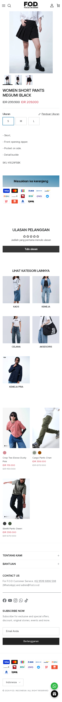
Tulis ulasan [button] (31, 249)
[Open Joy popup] (54, 693)
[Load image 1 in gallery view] (31, 42)
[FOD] (31, 6)
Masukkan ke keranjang (31, 181)
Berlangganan (31, 641)
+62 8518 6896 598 (45, 581)
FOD (12, 690)
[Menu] (3, 5)
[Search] (11, 5)
